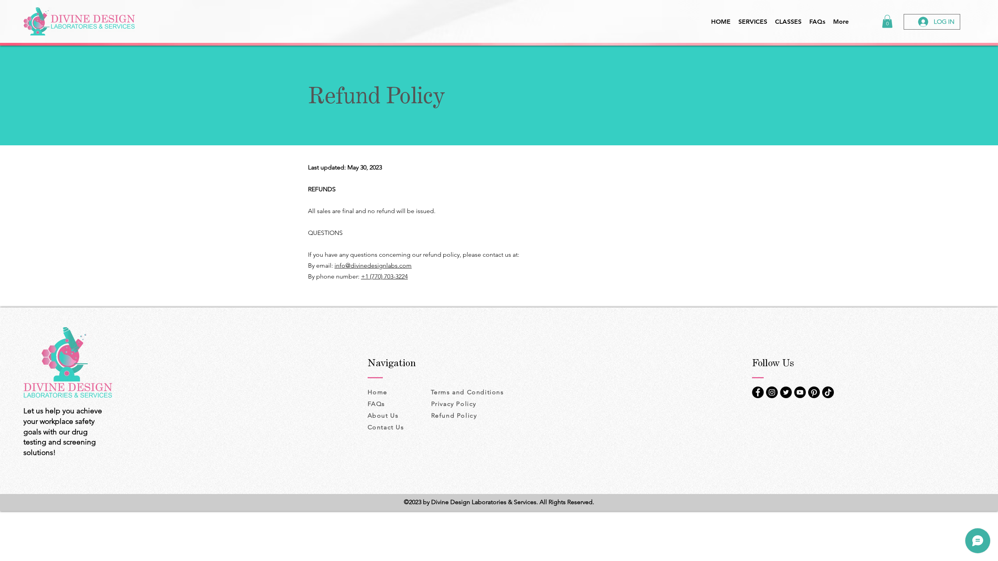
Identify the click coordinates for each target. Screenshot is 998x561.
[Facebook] (758, 392)
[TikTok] (828, 392)
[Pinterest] (814, 392)
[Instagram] (772, 392)
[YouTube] (800, 392)
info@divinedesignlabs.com (373, 265)
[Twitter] (786, 392)
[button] (887, 21)
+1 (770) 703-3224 (384, 276)
